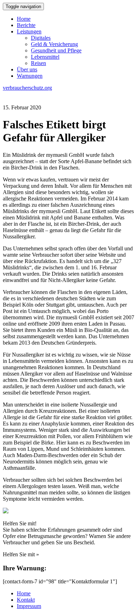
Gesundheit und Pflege (56, 50)
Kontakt (26, 600)
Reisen (38, 63)
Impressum (29, 606)
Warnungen (30, 76)
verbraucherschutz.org (27, 88)
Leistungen (29, 31)
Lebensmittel (45, 57)
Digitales (41, 38)
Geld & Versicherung (54, 44)
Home (24, 19)
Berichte (26, 25)
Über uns (27, 69)
